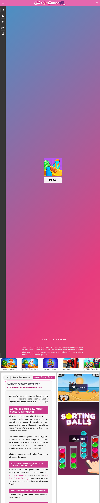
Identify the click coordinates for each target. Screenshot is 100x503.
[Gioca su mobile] (3, 34)
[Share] (2, 10)
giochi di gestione (17, 475)
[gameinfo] (3, 28)
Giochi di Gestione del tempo (22, 377)
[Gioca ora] (78, 400)
